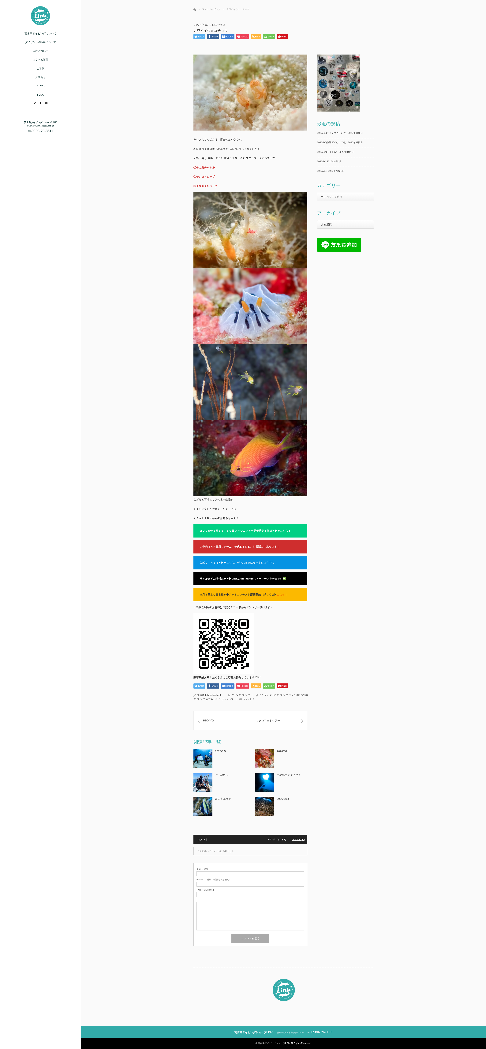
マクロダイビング (279, 695)
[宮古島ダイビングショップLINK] (40, 23)
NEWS (40, 85)
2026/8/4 (321, 161)
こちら (284, 530)
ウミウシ (263, 695)
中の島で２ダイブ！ (289, 775)
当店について (40, 50)
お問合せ (40, 77)
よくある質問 (40, 59)
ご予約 (40, 68)
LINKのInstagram (242, 578)
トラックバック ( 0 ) (276, 839)
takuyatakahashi (213, 695)
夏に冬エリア (223, 798)
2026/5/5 (220, 751)
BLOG (40, 94)
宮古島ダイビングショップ (219, 699)
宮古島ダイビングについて (40, 33)
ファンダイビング (202, 24)
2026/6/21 (283, 751)
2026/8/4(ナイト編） (327, 152)
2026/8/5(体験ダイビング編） (332, 142)
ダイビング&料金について (40, 42)
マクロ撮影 (294, 695)
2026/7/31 (322, 171)
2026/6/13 (283, 798)
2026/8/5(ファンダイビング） (332, 133)
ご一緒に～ (221, 775)
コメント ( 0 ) (298, 839)
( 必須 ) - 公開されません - (213, 880)
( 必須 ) (202, 869)
